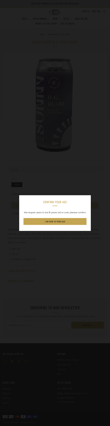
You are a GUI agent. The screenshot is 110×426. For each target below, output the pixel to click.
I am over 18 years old (55, 221)
